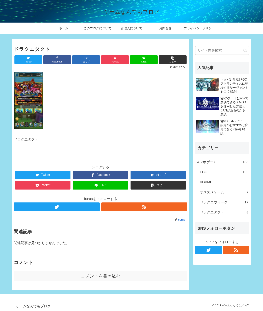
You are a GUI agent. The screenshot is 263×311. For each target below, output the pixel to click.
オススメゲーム (224, 192)
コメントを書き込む (100, 276)
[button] (245, 50)
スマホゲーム (222, 162)
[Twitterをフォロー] (57, 206)
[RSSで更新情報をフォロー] (144, 206)
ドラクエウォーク (224, 202)
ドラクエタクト (224, 212)
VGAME (224, 182)
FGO (224, 172)
